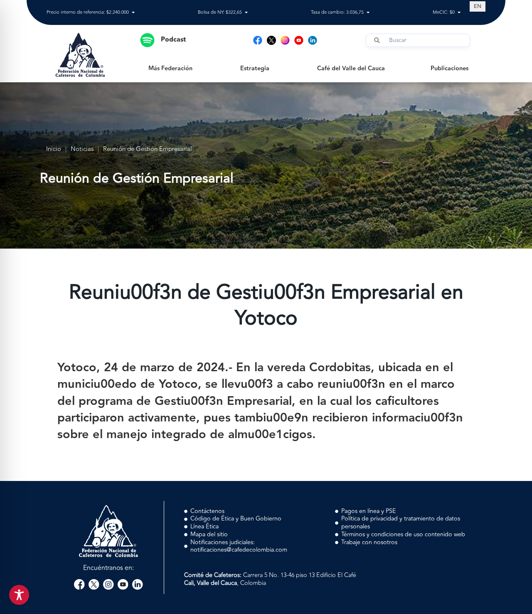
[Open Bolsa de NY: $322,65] (246, 13)
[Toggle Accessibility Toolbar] (19, 595)
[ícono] (271, 40)
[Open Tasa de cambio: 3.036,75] (368, 13)
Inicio (53, 149)
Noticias (82, 149)
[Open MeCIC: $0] (459, 13)
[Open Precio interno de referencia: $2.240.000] (133, 13)
